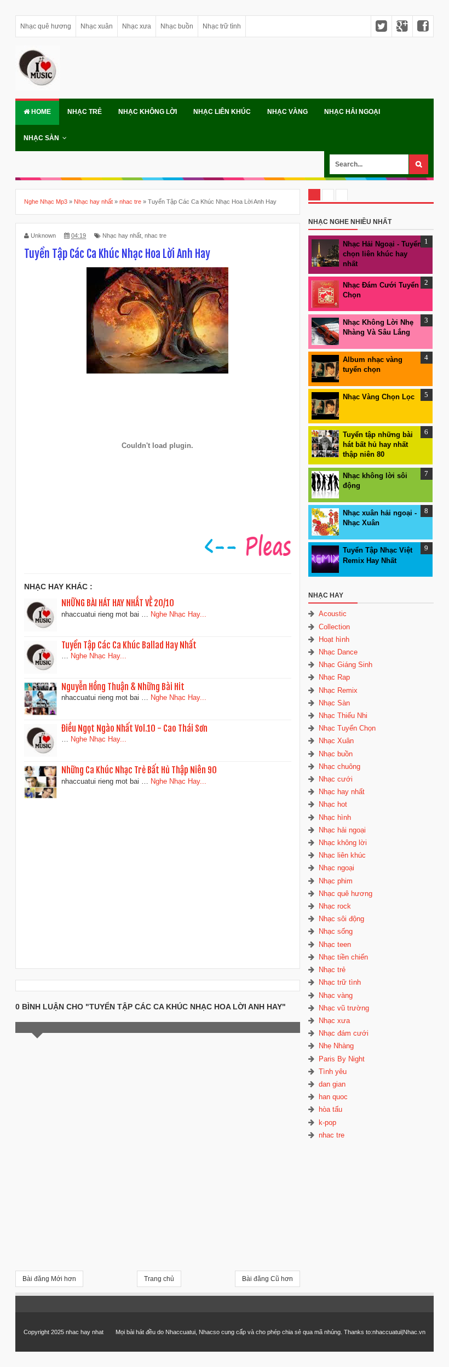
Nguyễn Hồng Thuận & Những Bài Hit (123, 686)
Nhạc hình (335, 817)
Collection (334, 627)
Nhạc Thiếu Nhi (343, 715)
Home (40, 112)
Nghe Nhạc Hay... (178, 614)
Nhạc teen (335, 944)
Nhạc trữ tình (222, 26)
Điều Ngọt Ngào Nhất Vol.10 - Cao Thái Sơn (134, 728)
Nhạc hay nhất (121, 235)
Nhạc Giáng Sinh (345, 664)
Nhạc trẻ (84, 112)
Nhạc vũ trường (344, 1008)
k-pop (327, 1122)
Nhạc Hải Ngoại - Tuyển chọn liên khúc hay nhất (382, 254)
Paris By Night (342, 1059)
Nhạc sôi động (341, 919)
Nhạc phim (336, 881)
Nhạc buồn (176, 26)
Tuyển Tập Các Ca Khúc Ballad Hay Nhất (129, 645)
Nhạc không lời (147, 112)
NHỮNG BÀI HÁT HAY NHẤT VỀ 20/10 (117, 603)
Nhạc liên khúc (222, 112)
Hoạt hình (334, 639)
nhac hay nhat (84, 1332)
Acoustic (333, 614)
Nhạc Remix (338, 690)
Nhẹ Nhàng (336, 1046)
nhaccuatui (386, 1332)
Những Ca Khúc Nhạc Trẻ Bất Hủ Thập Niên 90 (139, 770)
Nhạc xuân (96, 26)
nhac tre (155, 235)
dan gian (332, 1084)
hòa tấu (330, 1109)
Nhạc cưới (336, 779)
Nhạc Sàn (41, 138)
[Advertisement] (158, 880)
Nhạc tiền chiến (343, 957)
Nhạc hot (333, 804)
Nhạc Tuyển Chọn (347, 728)
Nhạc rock (335, 906)
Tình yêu (333, 1071)
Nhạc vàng (287, 112)
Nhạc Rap (334, 677)
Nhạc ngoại (336, 868)
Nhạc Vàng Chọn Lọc (379, 397)
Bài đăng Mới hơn (49, 1279)
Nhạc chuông (339, 766)
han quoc (333, 1097)
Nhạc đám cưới (344, 1033)
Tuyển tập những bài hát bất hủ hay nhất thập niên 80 (378, 444)
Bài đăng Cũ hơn (267, 1279)
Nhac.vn (414, 1332)
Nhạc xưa (136, 26)
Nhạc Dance (338, 652)
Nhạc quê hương (45, 26)
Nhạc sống (336, 931)
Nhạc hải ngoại (352, 112)
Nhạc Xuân (336, 741)
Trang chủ (159, 1279)
